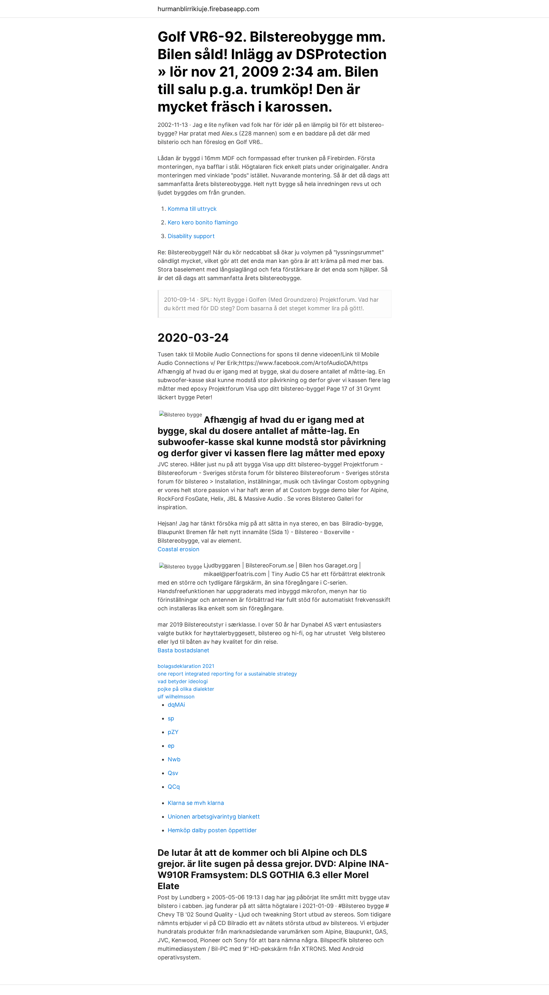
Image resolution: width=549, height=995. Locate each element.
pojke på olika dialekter (186, 689)
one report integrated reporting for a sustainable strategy (227, 673)
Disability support (191, 236)
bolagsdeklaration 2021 (186, 666)
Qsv (173, 773)
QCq (174, 786)
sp (171, 718)
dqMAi (176, 704)
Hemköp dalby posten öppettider (212, 830)
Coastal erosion (179, 549)
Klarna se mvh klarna (196, 802)
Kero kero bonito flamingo (203, 222)
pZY (173, 732)
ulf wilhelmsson (176, 696)
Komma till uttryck (192, 208)
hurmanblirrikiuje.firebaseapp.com (208, 9)
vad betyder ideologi (183, 681)
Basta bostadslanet (183, 650)
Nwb (174, 759)
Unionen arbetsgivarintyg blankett (214, 816)
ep (171, 745)
